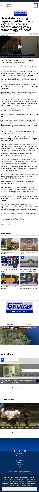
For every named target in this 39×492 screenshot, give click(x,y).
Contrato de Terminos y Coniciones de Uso (20, 471)
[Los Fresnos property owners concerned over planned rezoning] (29, 262)
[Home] (12, 5)
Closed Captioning (19, 453)
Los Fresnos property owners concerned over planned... (28, 270)
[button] (19, 46)
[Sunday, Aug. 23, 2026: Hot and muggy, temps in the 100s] (10, 262)
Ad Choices (19, 458)
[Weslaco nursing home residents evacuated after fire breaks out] (29, 279)
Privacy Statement (19, 467)
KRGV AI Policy (19, 464)
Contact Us (19, 462)
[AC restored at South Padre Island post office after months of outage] (10, 244)
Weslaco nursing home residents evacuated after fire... (28, 287)
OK (19, 489)
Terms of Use (19, 469)
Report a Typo (5, 225)
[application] (19, 47)
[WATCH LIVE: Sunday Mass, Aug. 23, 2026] (29, 244)
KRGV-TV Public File (19, 460)
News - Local (11, 33)
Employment (19, 456)
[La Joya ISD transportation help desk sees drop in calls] (10, 279)
